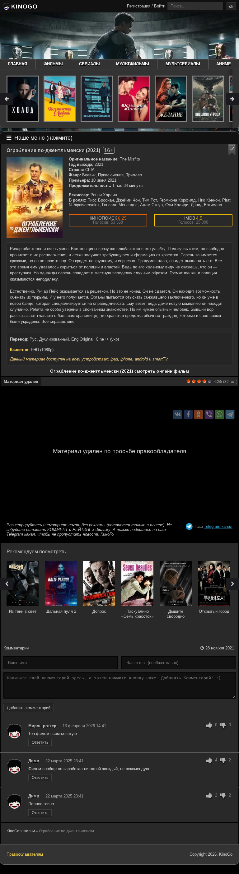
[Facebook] (188, 414)
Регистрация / (140, 6)
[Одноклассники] (198, 414)
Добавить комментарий (28, 707)
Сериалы (89, 64)
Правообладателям (25, 854)
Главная (17, 64)
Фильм (29, 831)
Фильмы (53, 64)
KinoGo (13, 831)
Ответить (40, 742)
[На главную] (19, 7)
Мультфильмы (132, 64)
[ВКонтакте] (177, 414)
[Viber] (208, 414)
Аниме (223, 64)
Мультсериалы (183, 64)
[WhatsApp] (219, 414)
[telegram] (230, 414)
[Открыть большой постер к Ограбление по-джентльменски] (35, 197)
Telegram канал (218, 526)
